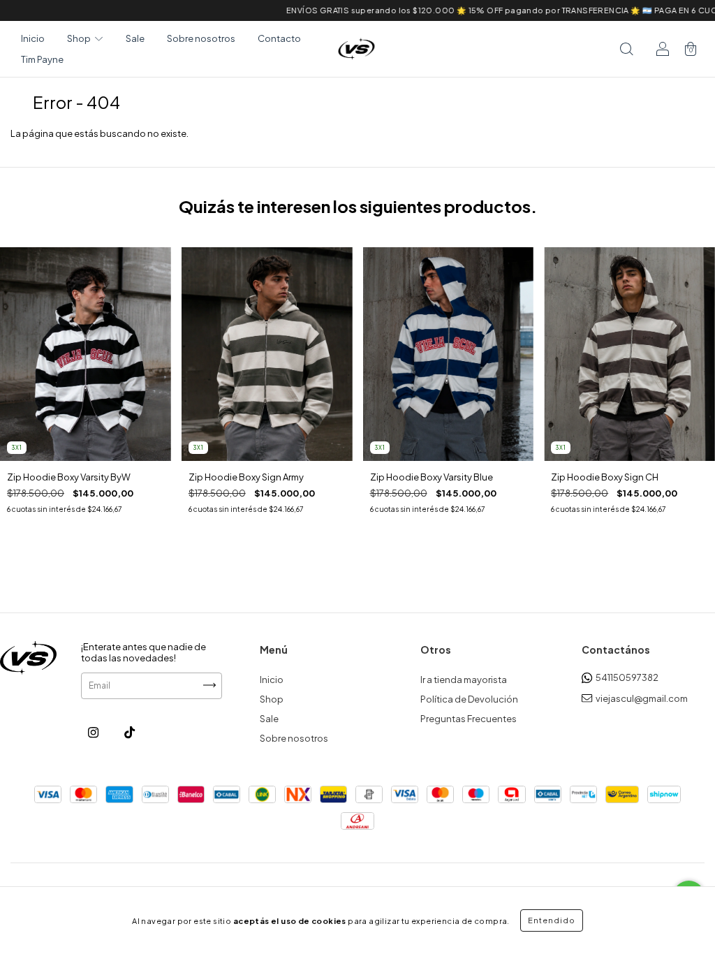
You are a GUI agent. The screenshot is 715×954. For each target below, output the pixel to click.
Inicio (33, 38)
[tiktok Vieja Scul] (129, 732)
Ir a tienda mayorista (463, 679)
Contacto (279, 38)
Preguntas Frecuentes (468, 718)
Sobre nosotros (201, 38)
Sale (135, 38)
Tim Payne (42, 59)
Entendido (551, 920)
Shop (271, 699)
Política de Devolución (469, 699)
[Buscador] (626, 49)
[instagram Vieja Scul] (94, 732)
